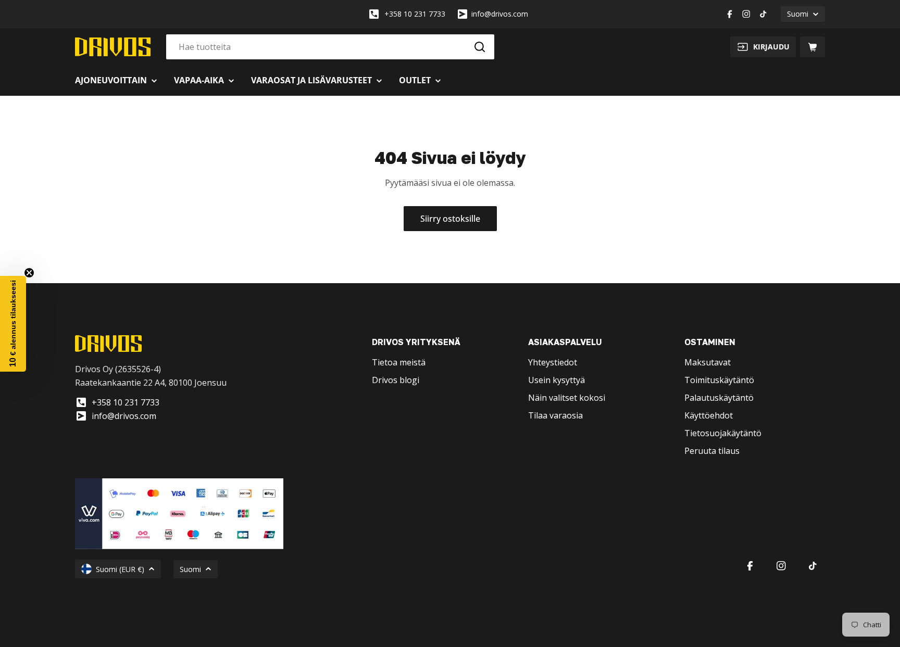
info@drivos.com (499, 14)
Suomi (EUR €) (120, 569)
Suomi (797, 14)
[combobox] (330, 46)
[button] (13, 324)
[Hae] (479, 47)
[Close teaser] (29, 273)
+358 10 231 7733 (414, 14)
